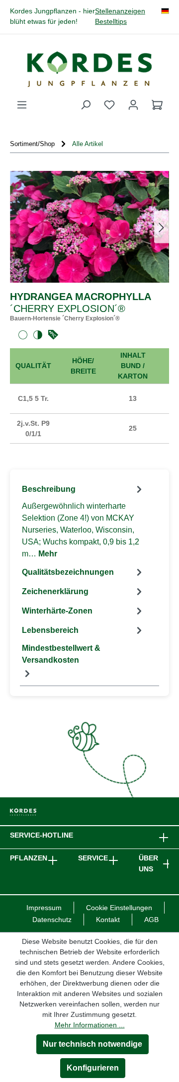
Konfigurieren (93, 1068)
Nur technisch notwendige (92, 1044)
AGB (151, 920)
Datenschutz (52, 920)
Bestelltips (111, 21)
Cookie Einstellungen (119, 908)
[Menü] (22, 105)
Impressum (44, 908)
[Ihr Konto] (133, 105)
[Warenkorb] (157, 105)
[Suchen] (85, 105)
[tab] (83, 520)
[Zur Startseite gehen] (89, 69)
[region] (89, 227)
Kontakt (108, 920)
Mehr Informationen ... (90, 1025)
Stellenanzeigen (120, 11)
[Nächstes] (161, 227)
